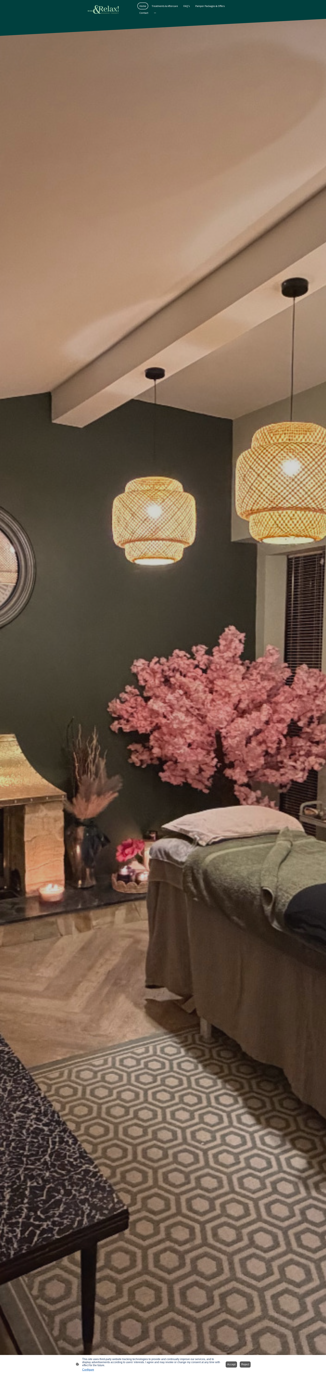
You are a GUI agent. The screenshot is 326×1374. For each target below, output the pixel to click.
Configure (88, 1369)
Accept (231, 1364)
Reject (245, 1364)
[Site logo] (103, 9)
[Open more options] (155, 13)
